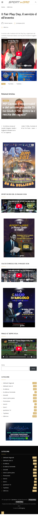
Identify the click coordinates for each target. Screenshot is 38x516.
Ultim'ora (9, 7)
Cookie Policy (19, 501)
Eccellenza (6, 389)
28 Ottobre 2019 (20, 23)
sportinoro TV (7, 410)
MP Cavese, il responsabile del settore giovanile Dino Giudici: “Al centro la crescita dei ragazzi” (19, 109)
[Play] (4, 357)
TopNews (19, 84)
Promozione (6, 401)
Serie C (5, 407)
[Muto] (31, 357)
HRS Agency (22, 508)
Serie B (5, 404)
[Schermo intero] (34, 357)
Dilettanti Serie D (8, 386)
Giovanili (6, 100)
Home (3, 7)
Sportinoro (14, 499)
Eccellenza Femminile (9, 392)
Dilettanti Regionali (8, 383)
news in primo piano (9, 398)
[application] (19, 349)
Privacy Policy (32, 499)
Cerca (3, 365)
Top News (10, 84)
